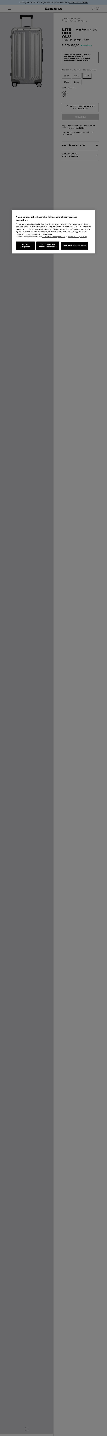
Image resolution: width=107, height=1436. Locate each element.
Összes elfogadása (25, 245)
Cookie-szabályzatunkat (77, 237)
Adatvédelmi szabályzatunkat (53, 237)
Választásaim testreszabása (75, 245)
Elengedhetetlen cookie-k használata (47, 245)
